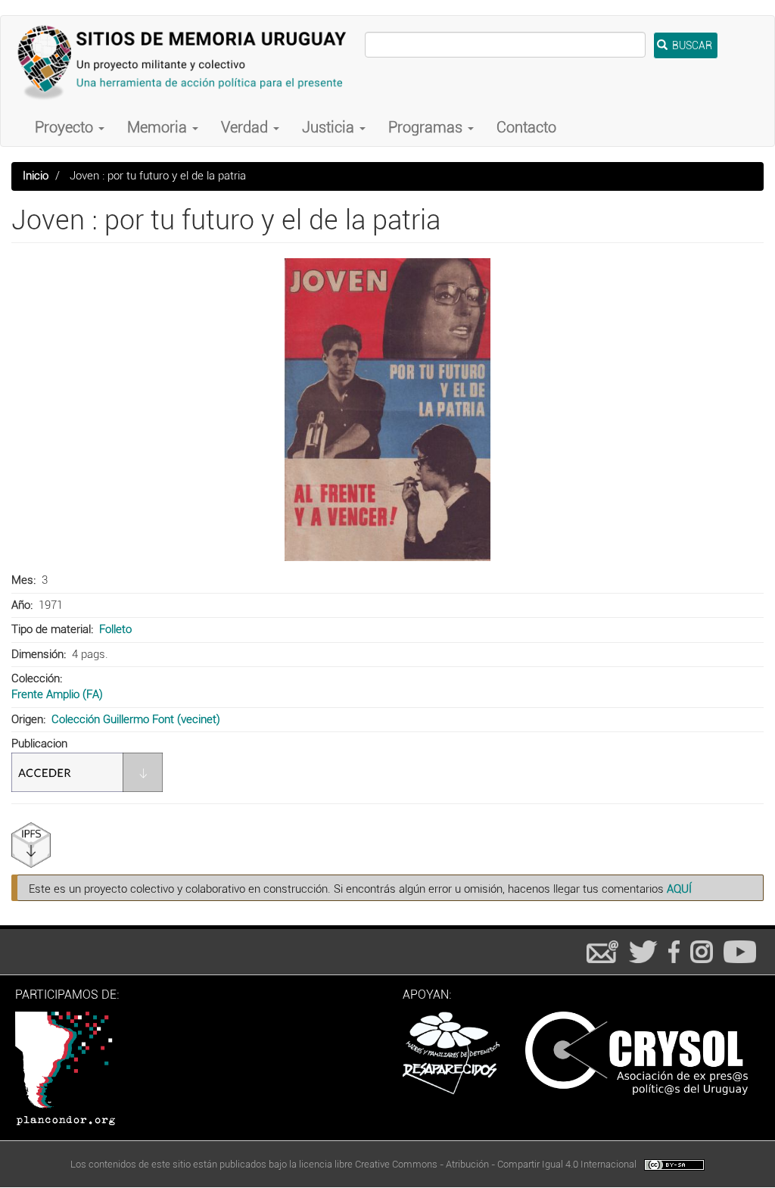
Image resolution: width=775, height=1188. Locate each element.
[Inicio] (188, 62)
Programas (427, 127)
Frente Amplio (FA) (57, 694)
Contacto (526, 127)
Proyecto (66, 127)
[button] (387, 409)
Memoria (159, 127)
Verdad (246, 127)
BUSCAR (691, 45)
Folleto (115, 629)
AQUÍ (679, 889)
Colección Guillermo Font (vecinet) (135, 719)
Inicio (35, 175)
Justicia (330, 127)
